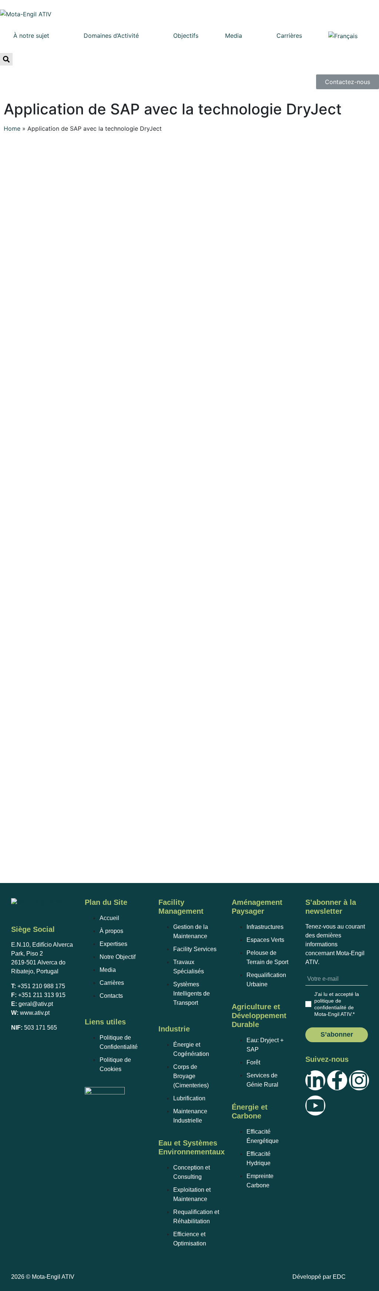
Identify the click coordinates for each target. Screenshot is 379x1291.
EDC (339, 1277)
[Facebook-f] (337, 1080)
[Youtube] (315, 1106)
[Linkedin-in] (315, 1080)
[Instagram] (359, 1080)
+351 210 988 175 (41, 986)
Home (12, 128)
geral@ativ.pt (36, 1004)
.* (336, 1004)
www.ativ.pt (35, 1013)
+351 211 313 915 (42, 995)
